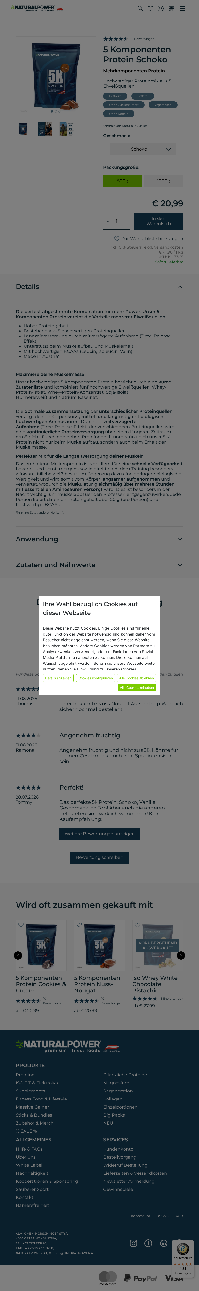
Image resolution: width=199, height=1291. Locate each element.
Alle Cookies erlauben (137, 687)
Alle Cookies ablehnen (136, 678)
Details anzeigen (58, 678)
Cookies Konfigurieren (95, 678)
